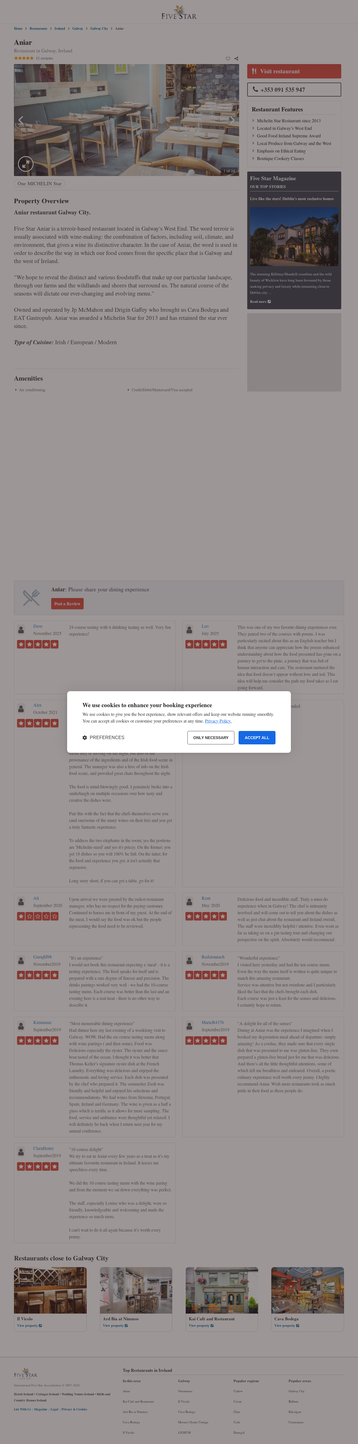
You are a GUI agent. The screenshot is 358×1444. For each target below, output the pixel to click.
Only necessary (211, 737)
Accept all (257, 737)
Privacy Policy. (218, 721)
